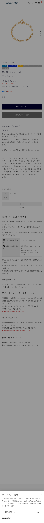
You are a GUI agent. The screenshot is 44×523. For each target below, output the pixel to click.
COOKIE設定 (6, 518)
